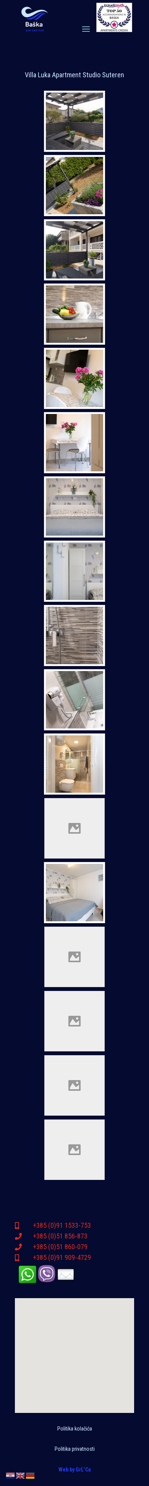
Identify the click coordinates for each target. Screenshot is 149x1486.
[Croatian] (11, 1475)
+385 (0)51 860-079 (60, 1247)
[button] (71, 1355)
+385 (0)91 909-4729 (62, 1257)
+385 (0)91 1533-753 (62, 1225)
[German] (31, 1475)
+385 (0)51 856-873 (60, 1236)
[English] (21, 1475)
